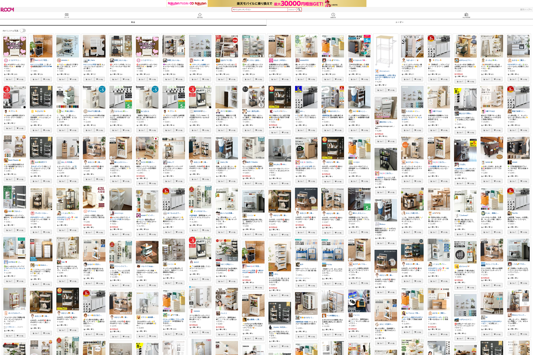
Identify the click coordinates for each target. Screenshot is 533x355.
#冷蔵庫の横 (434, 166)
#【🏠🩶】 (300, 115)
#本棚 (306, 322)
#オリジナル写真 (36, 65)
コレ (9, 79)
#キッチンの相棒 (199, 65)
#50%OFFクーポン (37, 217)
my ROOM (466, 15)
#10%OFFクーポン (435, 317)
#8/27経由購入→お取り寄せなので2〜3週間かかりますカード (385, 77)
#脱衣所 (380, 178)
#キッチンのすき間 (305, 166)
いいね (21, 79)
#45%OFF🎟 (47, 66)
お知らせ (333, 15)
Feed (66, 15)
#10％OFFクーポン (515, 65)
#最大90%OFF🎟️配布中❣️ (252, 272)
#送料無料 (193, 215)
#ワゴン (141, 220)
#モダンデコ (36, 166)
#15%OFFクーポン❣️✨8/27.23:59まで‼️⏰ (67, 218)
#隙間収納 (299, 322)
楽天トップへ (526, 9)
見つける (199, 15)
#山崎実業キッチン (462, 169)
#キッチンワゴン (12, 268)
